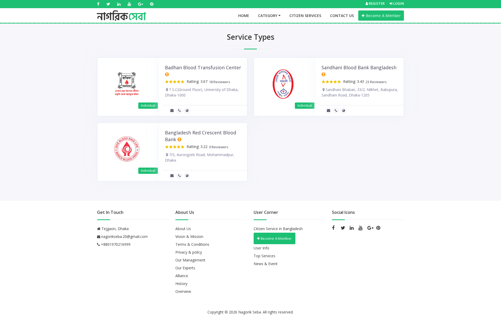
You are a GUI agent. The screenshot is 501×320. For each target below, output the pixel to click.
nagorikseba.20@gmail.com (124, 236)
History (181, 283)
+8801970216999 (115, 244)
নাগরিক (121, 11)
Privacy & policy (188, 252)
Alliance (181, 275)
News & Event (266, 263)
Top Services (264, 255)
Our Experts (185, 267)
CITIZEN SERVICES (305, 15)
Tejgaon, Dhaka (114, 228)
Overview (183, 291)
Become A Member (383, 15)
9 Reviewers (217, 147)
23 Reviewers (375, 82)
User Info (261, 247)
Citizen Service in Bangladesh (278, 228)
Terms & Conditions (192, 244)
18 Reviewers (218, 82)
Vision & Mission (189, 236)
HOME (243, 15)
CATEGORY (268, 15)
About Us (183, 228)
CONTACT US (342, 15)
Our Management (190, 260)
